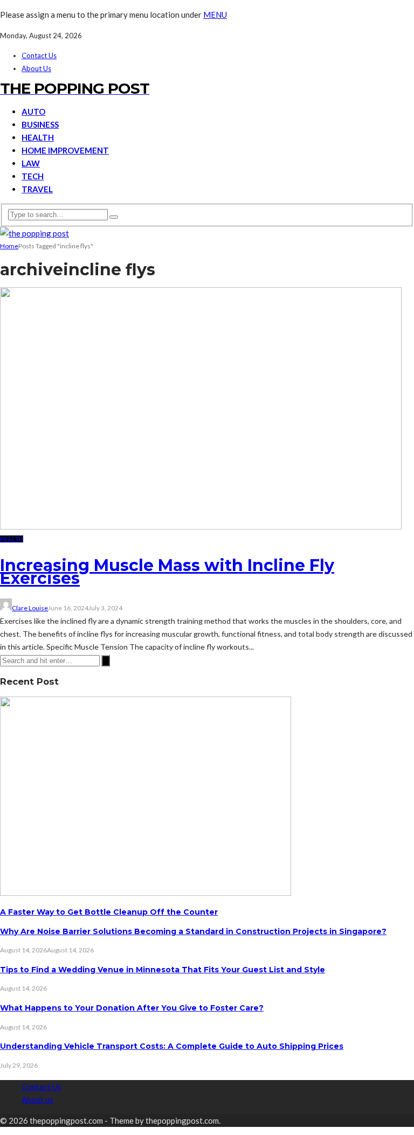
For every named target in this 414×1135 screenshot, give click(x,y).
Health (38, 137)
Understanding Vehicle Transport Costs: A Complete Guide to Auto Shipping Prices (171, 1046)
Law (31, 163)
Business (40, 124)
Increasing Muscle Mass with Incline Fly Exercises (167, 571)
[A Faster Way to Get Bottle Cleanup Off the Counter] (145, 892)
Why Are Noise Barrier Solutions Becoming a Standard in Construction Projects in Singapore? (193, 931)
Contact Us (39, 55)
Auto (33, 111)
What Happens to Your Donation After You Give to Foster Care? (132, 1008)
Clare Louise (30, 608)
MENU (215, 14)
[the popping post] (34, 233)
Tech (33, 176)
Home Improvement (65, 150)
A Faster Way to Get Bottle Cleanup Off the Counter (109, 912)
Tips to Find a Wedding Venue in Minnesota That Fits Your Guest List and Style (162, 969)
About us (36, 68)
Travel (37, 189)
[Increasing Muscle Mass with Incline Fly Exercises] (201, 526)
